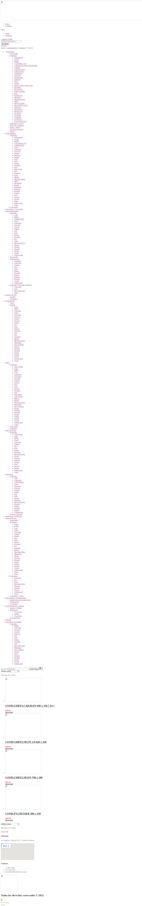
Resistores (13, 522)
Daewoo (17, 155)
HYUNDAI (18, 89)
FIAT (16, 82)
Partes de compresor (17, 125)
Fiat (15, 231)
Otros (16, 293)
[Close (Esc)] (2, 902)
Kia (15, 239)
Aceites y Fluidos (16, 608)
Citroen (16, 153)
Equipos (13, 297)
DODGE (17, 80)
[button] (71, 30)
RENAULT (18, 111)
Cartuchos (13, 428)
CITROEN (18, 74)
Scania (16, 193)
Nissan (16, 185)
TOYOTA (18, 119)
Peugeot (17, 189)
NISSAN (17, 107)
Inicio (7, 24)
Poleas (12, 131)
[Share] (4, 902)
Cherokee (17, 261)
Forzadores (9, 474)
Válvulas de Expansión (13, 622)
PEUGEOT (18, 109)
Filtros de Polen (10, 430)
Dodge (16, 157)
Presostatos (14, 576)
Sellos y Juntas (15, 127)
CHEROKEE (19, 145)
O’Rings (8, 620)
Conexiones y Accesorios (14, 209)
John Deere (18, 169)
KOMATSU (18, 95)
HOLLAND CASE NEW (23, 86)
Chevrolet (17, 149)
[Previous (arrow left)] (2, 904)
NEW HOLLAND (21, 105)
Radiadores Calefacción (13, 516)
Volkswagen (18, 203)
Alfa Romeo (18, 58)
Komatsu (17, 173)
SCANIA (17, 113)
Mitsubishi (18, 183)
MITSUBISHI (19, 103)
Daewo (16, 383)
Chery (16, 147)
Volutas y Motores (16, 514)
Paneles (12, 305)
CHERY (17, 68)
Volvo (16, 205)
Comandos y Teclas (17, 596)
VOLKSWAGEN (20, 121)
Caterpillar (18, 375)
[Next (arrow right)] (4, 904)
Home (3, 48)
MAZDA (17, 97)
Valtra (16, 201)
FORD (16, 84)
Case (16, 373)
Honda (16, 163)
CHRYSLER (19, 72)
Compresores (10, 52)
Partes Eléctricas (11, 518)
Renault (17, 191)
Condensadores (12, 48)
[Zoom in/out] (8, 902)
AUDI (16, 60)
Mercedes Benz (19, 99)
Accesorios (14, 299)
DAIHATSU (18, 78)
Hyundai (17, 165)
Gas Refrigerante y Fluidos (14, 606)
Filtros (7, 363)
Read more (9, 712)
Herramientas (14, 602)
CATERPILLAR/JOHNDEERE (25, 66)
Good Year (18, 612)
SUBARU (18, 117)
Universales (14, 54)
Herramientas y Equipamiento (15, 598)
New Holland (19, 345)
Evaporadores (10, 301)
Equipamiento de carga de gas (20, 600)
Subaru (16, 416)
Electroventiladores (12, 211)
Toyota (16, 199)
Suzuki (16, 197)
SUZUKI (17, 115)
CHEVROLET (19, 70)
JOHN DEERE (19, 91)
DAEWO (17, 76)
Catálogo (8, 26)
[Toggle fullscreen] (6, 902)
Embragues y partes (17, 123)
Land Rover (18, 397)
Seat (15, 195)
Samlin (16, 614)
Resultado (5, 44)
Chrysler (17, 151)
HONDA (17, 87)
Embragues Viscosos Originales (21, 285)
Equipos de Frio (11, 295)
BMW (16, 62)
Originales (22, 48)
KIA (15, 93)
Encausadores (14, 259)
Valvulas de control (16, 129)
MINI (16, 101)
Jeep (15, 167)
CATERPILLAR (20, 64)
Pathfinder (17, 187)
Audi (16, 215)
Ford (16, 161)
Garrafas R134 (15, 618)
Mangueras (14, 610)
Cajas (12, 303)
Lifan (16, 175)
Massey (17, 399)
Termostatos (14, 520)
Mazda (16, 177)
